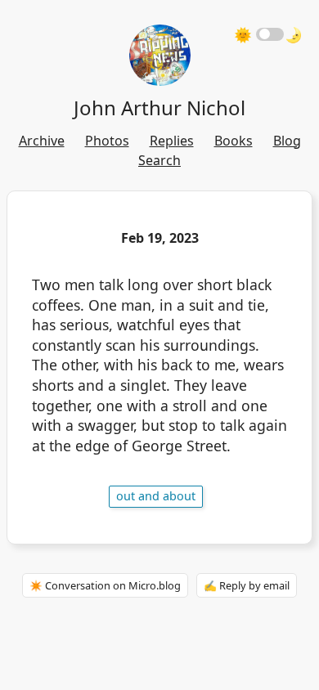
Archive (42, 141)
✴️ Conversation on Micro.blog (105, 585)
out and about (155, 496)
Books (233, 141)
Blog (287, 141)
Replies (172, 141)
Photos (107, 141)
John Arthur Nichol (159, 107)
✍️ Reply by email (247, 585)
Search (159, 160)
